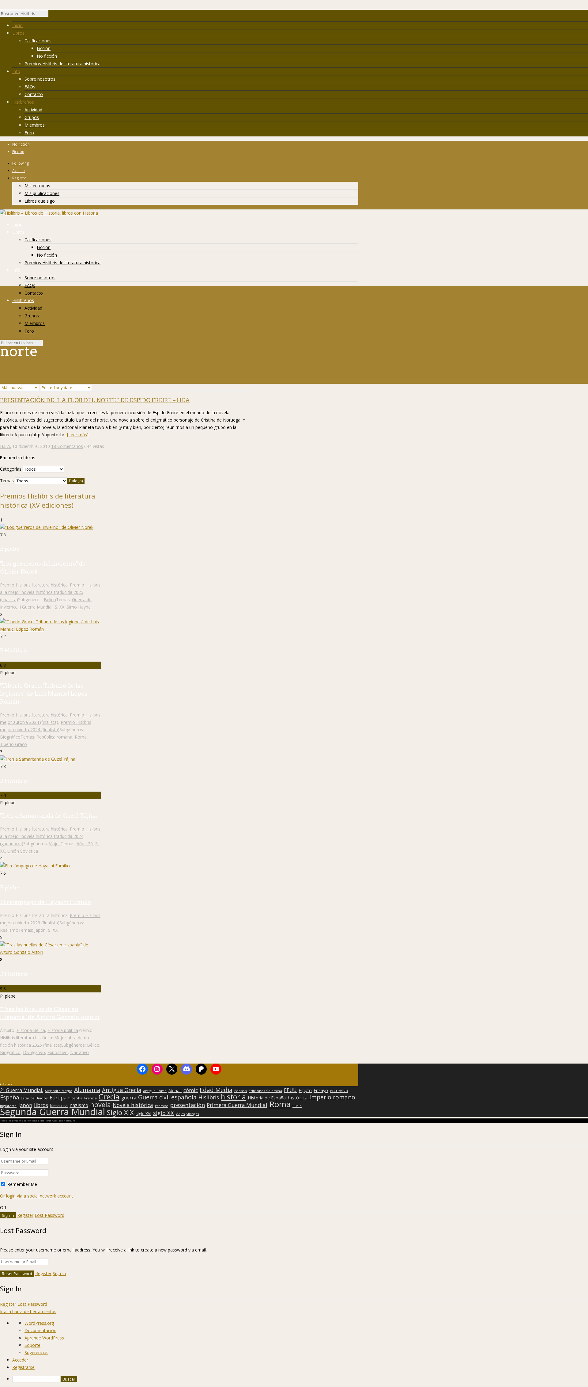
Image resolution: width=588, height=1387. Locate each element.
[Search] (46, 344)
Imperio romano (332, 1097)
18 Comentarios (67, 446)
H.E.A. (5, 446)
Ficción (44, 48)
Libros (18, 33)
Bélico (50, 599)
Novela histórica (133, 1105)
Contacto (33, 94)
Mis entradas (37, 186)
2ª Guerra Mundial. (21, 1090)
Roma (81, 737)
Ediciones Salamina (265, 1090)
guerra (128, 1097)
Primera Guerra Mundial (237, 1105)
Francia (90, 1098)
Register (25, 1215)
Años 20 (85, 843)
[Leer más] (78, 434)
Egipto (305, 1090)
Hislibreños (23, 102)
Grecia (109, 1096)
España (9, 1097)
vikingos (193, 1114)
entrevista (339, 1090)
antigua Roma (155, 1090)
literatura (59, 1105)
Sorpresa (7, 1084)
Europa (58, 1097)
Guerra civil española (167, 1097)
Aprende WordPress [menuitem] (44, 1338)
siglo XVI (143, 1113)
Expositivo (57, 1052)
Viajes (55, 843)
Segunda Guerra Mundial (52, 1111)
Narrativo (79, 1052)
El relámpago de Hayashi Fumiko (45, 902)
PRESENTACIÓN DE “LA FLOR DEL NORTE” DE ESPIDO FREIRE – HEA (95, 400)
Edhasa (240, 1090)
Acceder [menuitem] (20, 1360)
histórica (297, 1097)
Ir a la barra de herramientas (28, 1311)
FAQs (29, 87)
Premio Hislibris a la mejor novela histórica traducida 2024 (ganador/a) (50, 836)
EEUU (290, 1090)
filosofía (75, 1098)
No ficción (47, 56)
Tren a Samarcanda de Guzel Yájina (48, 815)
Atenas (175, 1090)
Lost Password (49, 1215)
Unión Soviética (22, 851)
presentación (187, 1104)
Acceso (18, 170)
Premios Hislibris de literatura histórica (62, 64)
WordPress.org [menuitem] (39, 1323)
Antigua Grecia (121, 1089)
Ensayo (321, 1090)
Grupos (31, 117)
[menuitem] (300, 1379)
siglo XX (163, 1112)
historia (233, 1096)
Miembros (34, 125)
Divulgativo (34, 1052)
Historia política (62, 1030)
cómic (190, 1090)
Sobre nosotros (39, 79)
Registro (19, 178)
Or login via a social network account (36, 1196)
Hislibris (208, 1097)
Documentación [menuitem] (40, 1330)
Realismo (9, 930)
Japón (40, 930)
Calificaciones (37, 41)
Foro (29, 133)
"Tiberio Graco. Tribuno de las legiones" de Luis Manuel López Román (43, 693)
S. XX (59, 607)
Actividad (33, 110)
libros (41, 1104)
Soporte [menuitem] (32, 1345)
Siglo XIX (120, 1112)
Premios (161, 1106)
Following (20, 163)
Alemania (87, 1089)
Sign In (59, 1273)
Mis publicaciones (41, 193)
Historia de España (267, 1097)
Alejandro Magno (58, 1091)
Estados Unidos (34, 1098)
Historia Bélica (31, 1030)
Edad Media (216, 1089)
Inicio (17, 25)
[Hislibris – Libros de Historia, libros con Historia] (49, 213)
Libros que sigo (39, 201)
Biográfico (10, 737)
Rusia (297, 1105)
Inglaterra (8, 1105)
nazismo (79, 1105)
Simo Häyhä (79, 607)
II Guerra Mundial (35, 607)
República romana (54, 737)
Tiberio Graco (13, 744)
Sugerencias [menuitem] (36, 1352)
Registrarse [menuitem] (23, 1367)
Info (16, 71)
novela (100, 1104)
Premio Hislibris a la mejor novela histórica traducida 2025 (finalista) (50, 592)
